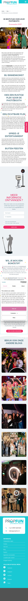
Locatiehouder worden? (9, 557)
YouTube (9, 575)
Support (5, 552)
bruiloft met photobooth (13, 54)
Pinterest (9, 579)
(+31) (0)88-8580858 (15, 528)
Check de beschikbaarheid (14, 331)
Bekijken (14, 364)
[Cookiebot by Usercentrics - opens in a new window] (20, 282)
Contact (5, 544)
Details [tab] (14, 286)
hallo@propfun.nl (14, 531)
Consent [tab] (5, 286)
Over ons (5, 546)
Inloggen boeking (7, 560)
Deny (14, 317)
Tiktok (8, 583)
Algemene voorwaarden (9, 555)
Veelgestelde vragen (8, 541)
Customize (13, 313)
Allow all (14, 308)
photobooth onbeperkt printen (14, 268)
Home (3, 11)
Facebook (9, 568)
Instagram (9, 571)
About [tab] (22, 286)
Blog (8, 11)
